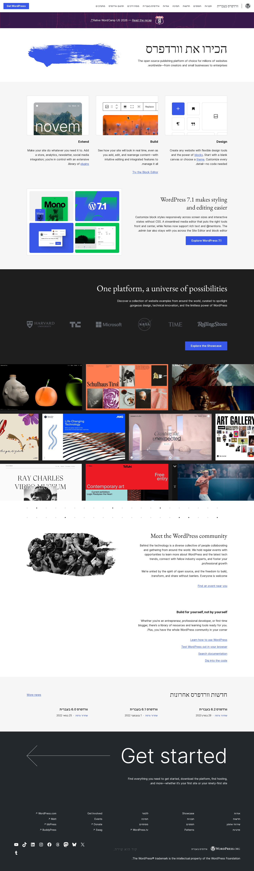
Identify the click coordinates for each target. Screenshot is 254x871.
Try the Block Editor (145, 172)
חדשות (236, 818)
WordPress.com (45, 813)
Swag (97, 829)
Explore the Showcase (206, 346)
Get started (173, 755)
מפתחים (143, 824)
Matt (52, 818)
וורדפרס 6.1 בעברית (143, 709)
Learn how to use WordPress (208, 639)
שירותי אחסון (233, 824)
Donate (96, 824)
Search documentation (212, 653)
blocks (198, 155)
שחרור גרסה (221, 715)
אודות (237, 813)
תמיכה (144, 818)
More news (34, 694)
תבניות (190, 818)
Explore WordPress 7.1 (206, 240)
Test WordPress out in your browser (204, 646)
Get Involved (94, 813)
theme (200, 159)
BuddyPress (48, 829)
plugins (85, 164)
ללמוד (145, 813)
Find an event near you (212, 586)
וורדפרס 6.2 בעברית (213, 709)
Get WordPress (16, 5)
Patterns (189, 829)
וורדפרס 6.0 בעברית (74, 709)
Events (98, 818)
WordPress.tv (139, 829)
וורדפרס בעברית (199, 849)
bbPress (50, 824)
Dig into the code (216, 660)
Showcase (188, 813)
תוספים (190, 824)
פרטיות (236, 829)
